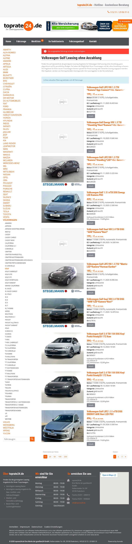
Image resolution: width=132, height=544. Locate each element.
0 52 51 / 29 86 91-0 (119, 12)
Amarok (8, 223)
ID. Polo (8, 294)
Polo (7, 328)
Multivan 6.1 (10, 317)
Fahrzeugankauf (76, 41)
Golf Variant (10, 283)
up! (6, 416)
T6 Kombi (8, 354)
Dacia (6, 92)
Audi (5, 69)
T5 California (10, 345)
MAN (5, 149)
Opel (5, 177)
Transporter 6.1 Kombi (14, 405)
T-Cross (8, 337)
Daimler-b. (8, 95)
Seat (5, 194)
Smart (6, 203)
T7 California (10, 362)
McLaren (8, 160)
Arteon (8, 226)
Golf (7, 269)
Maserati (8, 152)
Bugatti (7, 75)
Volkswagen (10, 220)
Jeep (5, 135)
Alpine (6, 58)
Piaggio (7, 186)
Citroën (7, 87)
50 (55, 456)
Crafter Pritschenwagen (15, 263)
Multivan (9, 314)
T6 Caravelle (10, 351)
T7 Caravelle (10, 365)
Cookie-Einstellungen (53, 527)
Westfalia (8, 428)
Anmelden (13, 527)
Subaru (7, 206)
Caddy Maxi (9, 240)
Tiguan (8, 388)
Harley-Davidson (12, 115)
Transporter (10, 399)
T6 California (10, 348)
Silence (7, 197)
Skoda (6, 200)
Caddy (7, 234)
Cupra (6, 89)
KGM (5, 138)
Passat (8, 320)
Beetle (7, 232)
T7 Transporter (11, 376)
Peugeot (8, 183)
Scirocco (9, 331)
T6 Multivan (10, 357)
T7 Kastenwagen (12, 368)
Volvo (6, 422)
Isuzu (6, 129)
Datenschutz (37, 527)
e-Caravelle (10, 266)
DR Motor (8, 98)
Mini (5, 169)
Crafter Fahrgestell (13, 254)
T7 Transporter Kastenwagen (17, 379)
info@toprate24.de (78, 503)
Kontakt (93, 41)
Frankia (7, 109)
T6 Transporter (11, 359)
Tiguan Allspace (12, 391)
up (6, 413)
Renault (7, 192)
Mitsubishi (8, 172)
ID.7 (6, 305)
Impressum (25, 527)
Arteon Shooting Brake (15, 229)
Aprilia (6, 64)
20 (50, 456)
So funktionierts (56, 41)
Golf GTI (8, 277)
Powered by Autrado (115, 541)
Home (8, 41)
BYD (5, 81)
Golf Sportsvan (11, 280)
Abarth (7, 50)
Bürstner (8, 78)
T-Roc (7, 340)
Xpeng (6, 431)
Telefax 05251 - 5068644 (81, 499)
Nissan (6, 175)
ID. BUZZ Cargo (11, 291)
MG (4, 166)
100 (59, 456)
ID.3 (6, 297)
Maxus (6, 155)
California (9, 243)
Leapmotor (9, 146)
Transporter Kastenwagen (16, 408)
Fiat (5, 104)
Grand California (12, 286)
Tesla (6, 211)
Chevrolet (9, 84)
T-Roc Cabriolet (11, 342)
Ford (6, 106)
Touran (8, 396)
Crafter (8, 252)
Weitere (8, 419)
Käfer (7, 311)
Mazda (6, 157)
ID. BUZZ (8, 288)
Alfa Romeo (9, 52)
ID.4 (6, 300)
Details (90, 116)
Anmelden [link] (126, 21)
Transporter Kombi (13, 410)
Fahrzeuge (21, 41)
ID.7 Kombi (9, 308)
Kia (4, 140)
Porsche (7, 189)
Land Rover (9, 143)
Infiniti (6, 126)
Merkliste (36, 41)
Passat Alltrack (11, 322)
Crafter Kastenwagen (14, 257)
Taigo (7, 382)
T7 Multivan (10, 374)
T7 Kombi (8, 371)
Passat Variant (11, 325)
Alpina (6, 55)
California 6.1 (10, 246)
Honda (7, 118)
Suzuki (6, 209)
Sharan (8, 334)
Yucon (6, 433)
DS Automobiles (11, 101)
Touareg (8, 393)
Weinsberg (9, 425)
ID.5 (6, 303)
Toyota (7, 214)
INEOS (6, 123)
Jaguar (7, 132)
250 (65, 456)
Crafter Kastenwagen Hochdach (19, 260)
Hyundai (7, 121)
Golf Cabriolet (11, 271)
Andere (7, 61)
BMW (5, 72)
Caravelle (9, 249)
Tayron (8, 385)
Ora (5, 180)
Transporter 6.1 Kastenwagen (17, 402)
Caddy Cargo (10, 237)
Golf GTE (8, 274)
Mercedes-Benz (11, 163)
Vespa (6, 217)
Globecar (8, 112)
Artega (7, 67)
